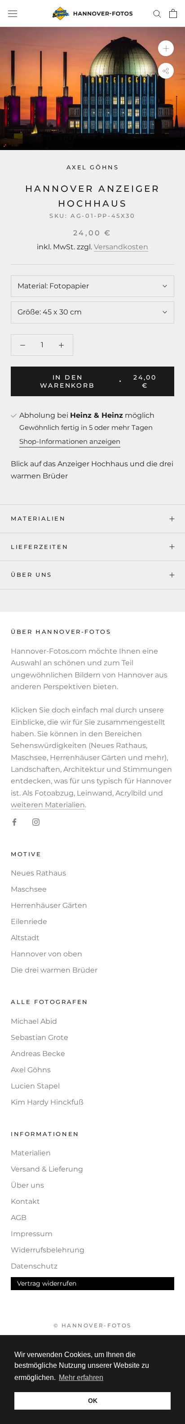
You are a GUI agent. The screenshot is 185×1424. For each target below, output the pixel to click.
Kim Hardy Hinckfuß (47, 1102)
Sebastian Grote (39, 1037)
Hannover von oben (46, 954)
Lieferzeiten (39, 546)
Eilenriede (29, 921)
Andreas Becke (38, 1053)
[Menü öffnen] (12, 13)
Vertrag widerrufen (46, 1283)
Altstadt (25, 937)
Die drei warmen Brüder (54, 970)
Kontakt (25, 1201)
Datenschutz (34, 1266)
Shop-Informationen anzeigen (69, 441)
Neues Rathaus (38, 873)
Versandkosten (121, 247)
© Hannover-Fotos (92, 1325)
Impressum (32, 1233)
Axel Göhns (92, 167)
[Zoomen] (166, 48)
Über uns (31, 574)
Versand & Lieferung (47, 1169)
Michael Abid (34, 1021)
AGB (18, 1217)
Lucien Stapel (35, 1086)
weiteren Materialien (48, 804)
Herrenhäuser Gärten (49, 905)
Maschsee (29, 889)
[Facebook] (14, 822)
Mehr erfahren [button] (81, 1377)
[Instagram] (36, 822)
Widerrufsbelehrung (47, 1250)
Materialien (38, 518)
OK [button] (92, 1400)
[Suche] (157, 13)
